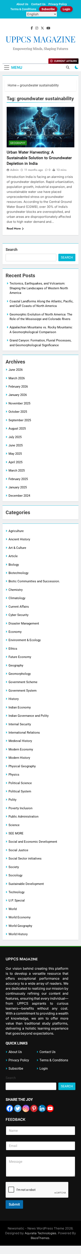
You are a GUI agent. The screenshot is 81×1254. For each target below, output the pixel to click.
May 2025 (15, 454)
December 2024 (19, 496)
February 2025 (18, 479)
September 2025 (20, 420)
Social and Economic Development (33, 842)
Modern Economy (21, 749)
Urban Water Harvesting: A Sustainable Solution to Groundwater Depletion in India (39, 158)
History (14, 699)
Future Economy (20, 657)
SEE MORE (16, 833)
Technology (17, 892)
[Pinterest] (34, 1108)
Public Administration (23, 816)
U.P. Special (17, 900)
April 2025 (15, 462)
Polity (12, 800)
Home (12, 85)
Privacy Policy (57, 4)
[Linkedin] (42, 1108)
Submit (14, 1204)
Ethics (13, 648)
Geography (17, 143)
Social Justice (18, 850)
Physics (14, 774)
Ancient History (19, 539)
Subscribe (48, 9)
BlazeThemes (40, 1238)
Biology (14, 565)
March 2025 (17, 470)
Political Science (20, 783)
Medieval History (20, 741)
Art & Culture (17, 548)
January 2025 (18, 487)
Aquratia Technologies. (41, 1233)
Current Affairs (19, 607)
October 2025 (18, 412)
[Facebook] (9, 1108)
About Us (22, 4)
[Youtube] (50, 1108)
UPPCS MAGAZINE (40, 38)
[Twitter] (17, 1108)
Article (13, 556)
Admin (14, 170)
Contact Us (38, 4)
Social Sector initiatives (25, 858)
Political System (20, 791)
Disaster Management (24, 623)
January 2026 (18, 395)
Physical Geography (22, 766)
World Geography (20, 926)
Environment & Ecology (25, 640)
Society (14, 867)
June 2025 (16, 445)
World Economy (20, 917)
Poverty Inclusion (20, 808)
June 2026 (16, 370)
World (13, 909)
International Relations (24, 732)
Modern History (19, 758)
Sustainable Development (26, 884)
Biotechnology (18, 573)
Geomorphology (20, 674)
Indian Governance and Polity (29, 716)
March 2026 (17, 378)
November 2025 (19, 403)
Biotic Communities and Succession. (34, 581)
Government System (23, 690)
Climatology (17, 598)
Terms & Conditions (23, 9)
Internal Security (20, 724)
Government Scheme (23, 682)
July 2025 (15, 437)
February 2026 (18, 386)
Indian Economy (20, 707)
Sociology (15, 875)
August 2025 (17, 428)
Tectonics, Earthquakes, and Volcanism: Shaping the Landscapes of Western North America (39, 288)
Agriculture (16, 531)
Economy (15, 632)
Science (14, 825)
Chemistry (16, 590)
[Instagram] (25, 1108)
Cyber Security (18, 615)
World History (18, 934)
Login (66, 9)
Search (11, 249)
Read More (14, 228)
